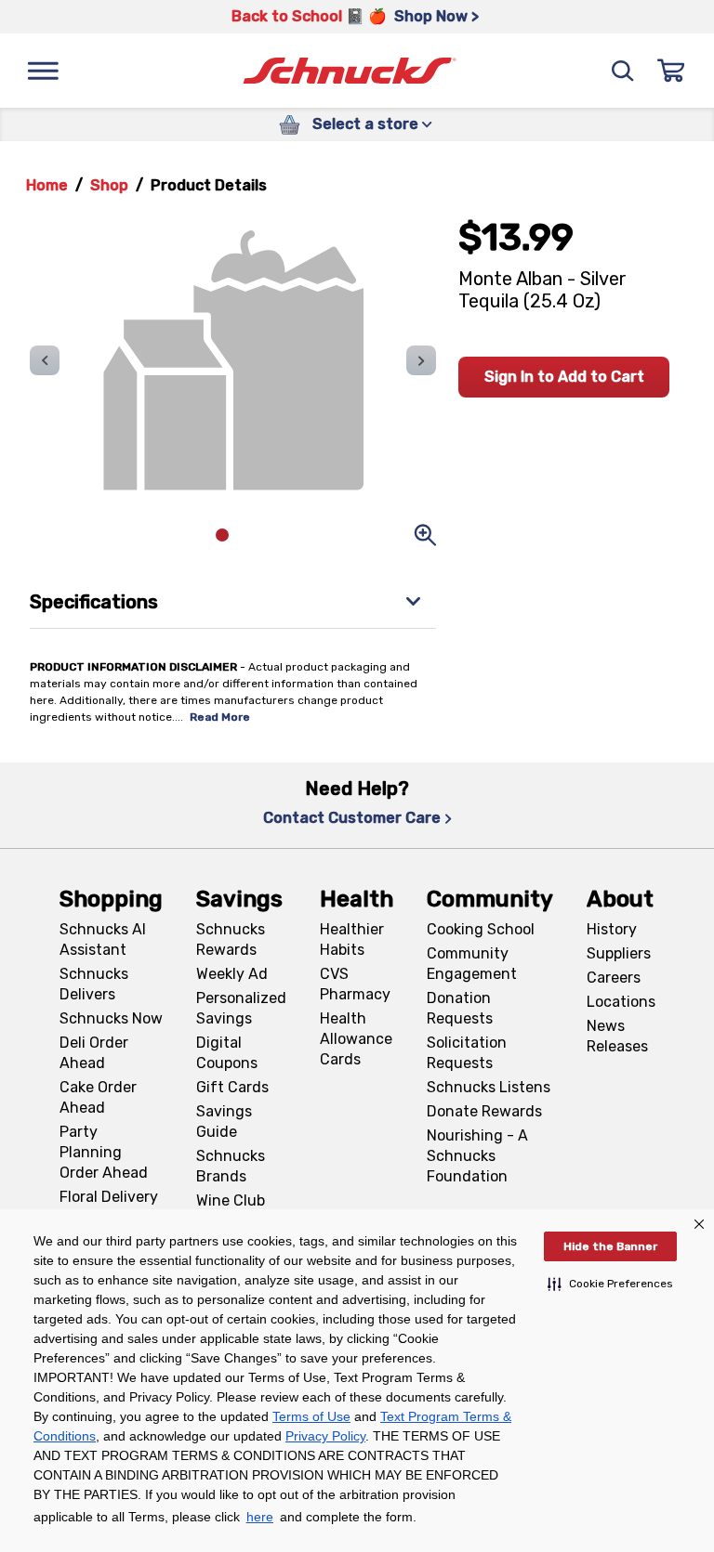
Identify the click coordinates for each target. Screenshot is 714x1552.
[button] (610, 1283)
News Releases (617, 1036)
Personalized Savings (241, 1008)
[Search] (622, 70)
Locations (621, 1002)
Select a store (365, 124)
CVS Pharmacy (355, 984)
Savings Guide (224, 1121)
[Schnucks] (349, 71)
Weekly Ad (232, 974)
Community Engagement (472, 964)
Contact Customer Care (352, 818)
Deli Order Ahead (94, 1053)
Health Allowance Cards (356, 1039)
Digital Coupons (227, 1053)
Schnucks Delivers (94, 984)
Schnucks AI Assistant (103, 939)
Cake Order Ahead (98, 1097)
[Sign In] (671, 70)
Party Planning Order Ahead (104, 1152)
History (612, 929)
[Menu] (42, 70)
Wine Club (230, 1200)
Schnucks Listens (488, 1087)
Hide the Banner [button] (610, 1246)
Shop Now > (436, 16)
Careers (614, 977)
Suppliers (619, 953)
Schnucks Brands (230, 1166)
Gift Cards (232, 1087)
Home (47, 185)
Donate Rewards (484, 1111)
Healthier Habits (352, 939)
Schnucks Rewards (230, 939)
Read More (220, 717)
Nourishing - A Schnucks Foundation (477, 1156)
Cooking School (481, 929)
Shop (109, 185)
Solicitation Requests (467, 1053)
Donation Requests (460, 1008)
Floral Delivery (109, 1197)
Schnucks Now (111, 1018)
